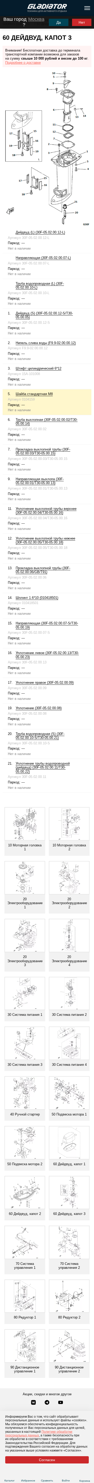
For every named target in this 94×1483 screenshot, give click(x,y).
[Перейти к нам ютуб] (60, 1403)
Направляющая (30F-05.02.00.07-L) (43, 258)
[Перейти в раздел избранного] (28, 1474)
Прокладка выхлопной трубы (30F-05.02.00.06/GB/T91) (43, 570)
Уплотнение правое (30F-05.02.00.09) (45, 683)
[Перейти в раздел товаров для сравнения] (47, 1474)
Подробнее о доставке (23, 63)
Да (58, 22)
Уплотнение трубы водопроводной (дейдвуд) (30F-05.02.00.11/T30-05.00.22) (43, 768)
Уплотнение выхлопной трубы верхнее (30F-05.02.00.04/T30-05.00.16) (46, 511)
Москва (36, 19)
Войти (66, 1480)
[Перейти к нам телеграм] (47, 1403)
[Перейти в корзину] (84, 1474)
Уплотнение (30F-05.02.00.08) (39, 708)
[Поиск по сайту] (6, 8)
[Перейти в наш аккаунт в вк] (34, 1403)
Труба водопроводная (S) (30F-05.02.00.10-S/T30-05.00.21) (40, 736)
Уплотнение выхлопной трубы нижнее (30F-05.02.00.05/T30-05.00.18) (45, 540)
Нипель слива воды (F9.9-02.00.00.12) (46, 343)
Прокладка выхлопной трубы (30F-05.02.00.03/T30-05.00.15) (43, 451)
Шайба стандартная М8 (34, 394)
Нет (82, 22)
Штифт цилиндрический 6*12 (38, 368)
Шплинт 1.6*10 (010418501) (37, 598)
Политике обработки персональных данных (38, 1433)
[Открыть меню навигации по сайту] (87, 8)
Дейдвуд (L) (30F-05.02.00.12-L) (40, 232)
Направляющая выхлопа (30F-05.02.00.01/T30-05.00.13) (40, 481)
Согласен (47, 1460)
